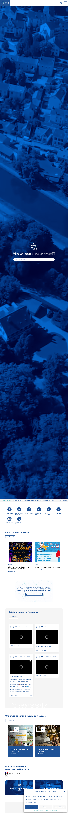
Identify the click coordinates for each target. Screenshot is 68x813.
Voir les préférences (59, 807)
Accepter (31, 807)
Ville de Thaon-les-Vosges (22, 627)
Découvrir (10, 571)
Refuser (45, 807)
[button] (65, 792)
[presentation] (6, 557)
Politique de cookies (38, 810)
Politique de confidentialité (50, 810)
